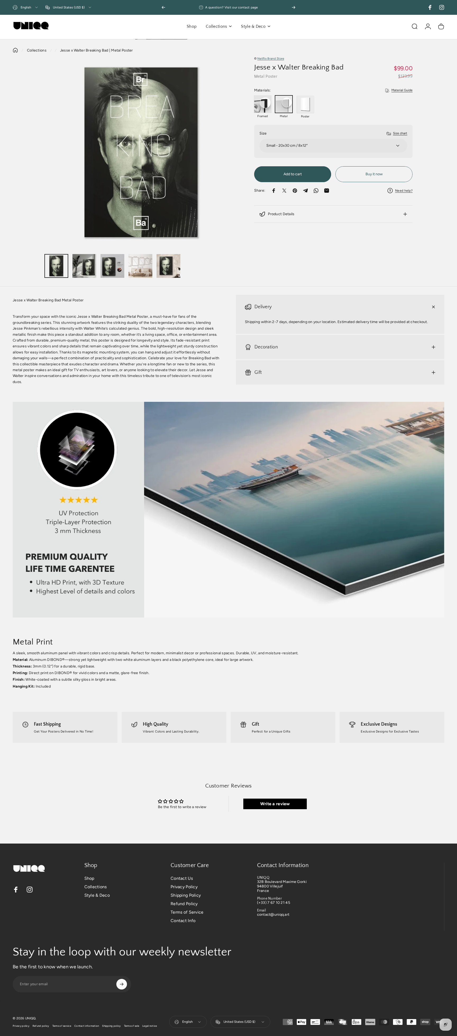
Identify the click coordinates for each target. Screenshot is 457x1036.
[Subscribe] (121, 984)
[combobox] (26, 7)
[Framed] (262, 104)
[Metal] (283, 104)
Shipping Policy (186, 895)
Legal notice (149, 1025)
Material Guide (402, 90)
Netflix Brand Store (270, 58)
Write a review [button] (275, 803)
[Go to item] (56, 266)
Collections (37, 50)
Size (263, 133)
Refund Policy (184, 903)
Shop (89, 878)
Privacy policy (21, 1025)
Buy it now (374, 174)
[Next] (293, 7)
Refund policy (41, 1025)
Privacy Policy (184, 886)
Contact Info (183, 920)
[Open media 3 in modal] (141, 153)
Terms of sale (131, 1025)
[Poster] (305, 104)
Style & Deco (97, 895)
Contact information (86, 1025)
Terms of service (61, 1025)
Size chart (400, 133)
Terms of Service (187, 912)
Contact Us (182, 878)
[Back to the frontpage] (15, 50)
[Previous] (163, 7)
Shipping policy (111, 1025)
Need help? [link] (404, 190)
